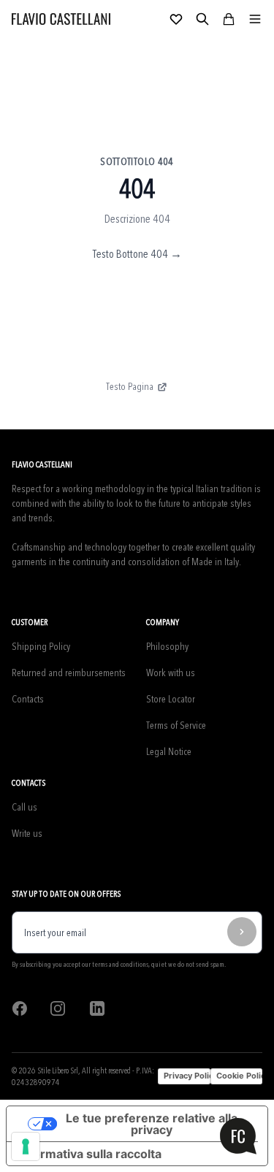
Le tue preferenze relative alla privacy (151, 1124)
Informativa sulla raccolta (89, 1153)
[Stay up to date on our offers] (241, 931)
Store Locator (170, 699)
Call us (24, 807)
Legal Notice (168, 752)
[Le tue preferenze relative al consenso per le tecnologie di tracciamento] (25, 1146)
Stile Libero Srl (57, 1070)
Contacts (28, 699)
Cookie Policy (239, 1075)
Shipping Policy (41, 647)
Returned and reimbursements (69, 673)
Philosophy (167, 647)
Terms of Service (176, 725)
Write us (27, 833)
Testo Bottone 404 (137, 254)
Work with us (170, 673)
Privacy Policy (187, 1075)
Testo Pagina (129, 387)
